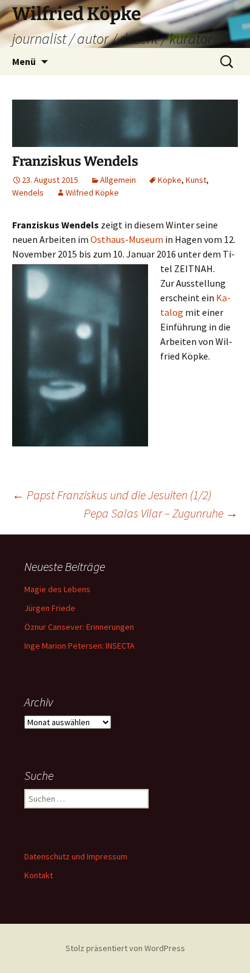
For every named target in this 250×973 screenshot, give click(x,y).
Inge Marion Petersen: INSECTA (79, 645)
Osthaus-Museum (127, 239)
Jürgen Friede (49, 608)
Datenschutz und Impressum (75, 856)
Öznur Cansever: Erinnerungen (79, 626)
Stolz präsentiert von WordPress (125, 948)
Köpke (169, 179)
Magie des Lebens (57, 589)
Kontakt (38, 875)
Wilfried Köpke (92, 192)
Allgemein (118, 179)
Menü (24, 61)
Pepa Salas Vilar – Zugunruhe (161, 513)
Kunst (196, 179)
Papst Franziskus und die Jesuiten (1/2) (111, 494)
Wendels (28, 192)
